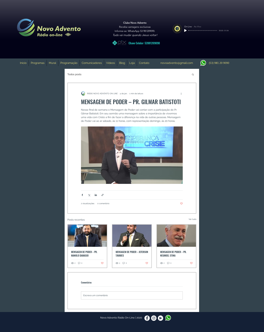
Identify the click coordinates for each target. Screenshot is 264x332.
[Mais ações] (181, 93)
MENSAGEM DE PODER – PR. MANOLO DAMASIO (84, 253)
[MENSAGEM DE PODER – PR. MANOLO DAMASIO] (87, 236)
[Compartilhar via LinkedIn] (95, 195)
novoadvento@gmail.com (176, 63)
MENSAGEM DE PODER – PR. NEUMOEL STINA (173, 253)
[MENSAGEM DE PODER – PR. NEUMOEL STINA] (176, 236)
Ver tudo (192, 219)
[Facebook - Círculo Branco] (147, 318)
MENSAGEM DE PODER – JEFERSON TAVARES (132, 253)
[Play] (185, 30)
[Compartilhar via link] (102, 195)
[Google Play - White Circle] (160, 318)
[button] (193, 74)
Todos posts (74, 74)
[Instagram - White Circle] (153, 318)
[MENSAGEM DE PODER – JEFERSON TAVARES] (131, 236)
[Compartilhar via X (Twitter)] (89, 195)
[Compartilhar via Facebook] (82, 195)
